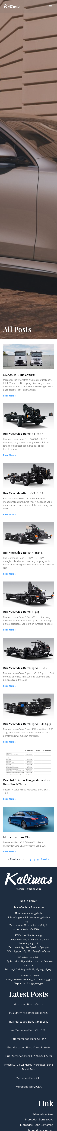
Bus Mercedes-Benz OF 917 (21, 612)
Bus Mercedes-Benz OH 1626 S (23, 434)
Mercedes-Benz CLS (16, 837)
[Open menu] (50, 6)
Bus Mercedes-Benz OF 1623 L (23, 553)
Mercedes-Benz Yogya (39, 1119)
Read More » (9, 396)
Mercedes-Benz (43, 1114)
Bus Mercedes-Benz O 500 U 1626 (25, 668)
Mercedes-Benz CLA (28, 1086)
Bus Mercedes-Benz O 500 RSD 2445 (27, 724)
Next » (45, 859)
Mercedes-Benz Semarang (36, 1124)
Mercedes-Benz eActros (19, 374)
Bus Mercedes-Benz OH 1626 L (23, 493)
